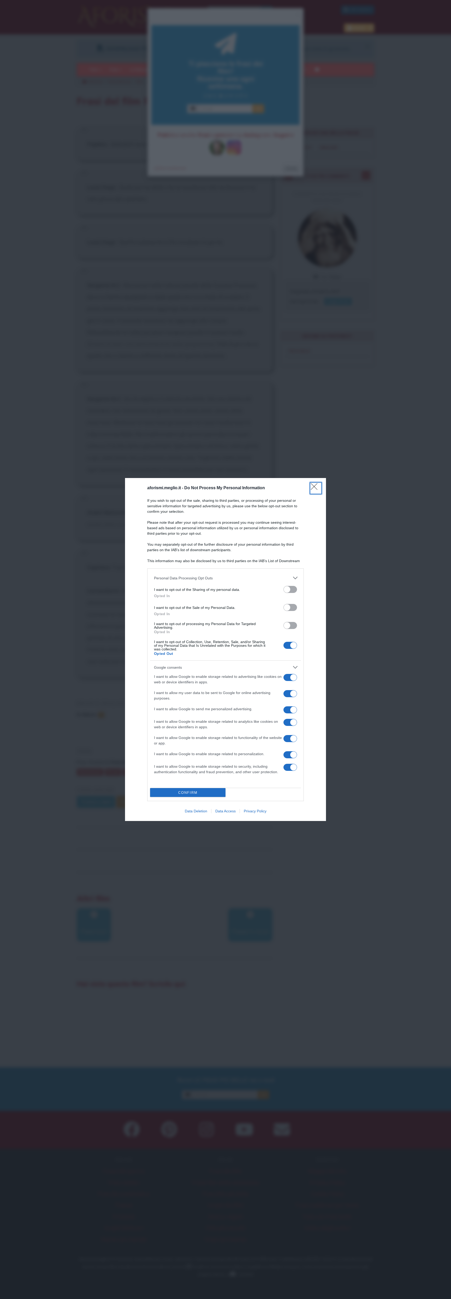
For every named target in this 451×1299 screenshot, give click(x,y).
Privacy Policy (255, 811)
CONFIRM (188, 793)
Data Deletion (196, 811)
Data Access (225, 811)
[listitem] (225, 578)
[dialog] (225, 649)
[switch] (290, 589)
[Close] (316, 488)
